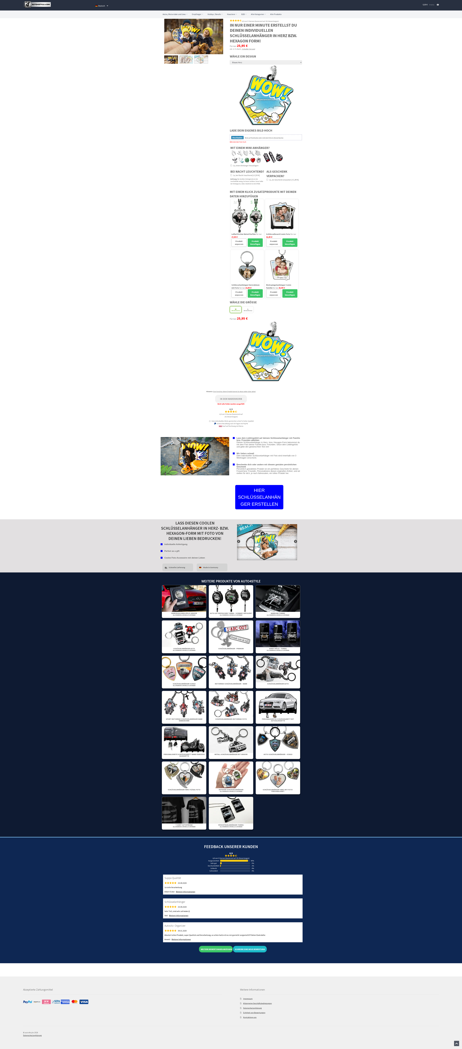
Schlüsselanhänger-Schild (184, 684)
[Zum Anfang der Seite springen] (456, 1043)
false (239, 541)
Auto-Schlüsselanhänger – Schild (278, 754)
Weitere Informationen (185, 891)
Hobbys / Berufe (214, 14)
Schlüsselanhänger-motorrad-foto (231, 719)
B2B (243, 14)
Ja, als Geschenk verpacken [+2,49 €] (284, 180)
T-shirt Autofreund (184, 826)
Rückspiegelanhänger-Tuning (231, 826)
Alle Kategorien (257, 14)
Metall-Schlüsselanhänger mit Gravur (231, 754)
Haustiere (231, 14)
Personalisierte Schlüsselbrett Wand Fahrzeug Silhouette (184, 755)
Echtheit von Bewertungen (254, 1012)
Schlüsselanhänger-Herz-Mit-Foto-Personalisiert (278, 790)
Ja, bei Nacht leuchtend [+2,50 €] (246, 175)
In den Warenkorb (231, 398)
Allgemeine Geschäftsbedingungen (257, 1003)
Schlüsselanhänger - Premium (231, 648)
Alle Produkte (276, 14)
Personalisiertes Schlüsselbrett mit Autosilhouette (278, 720)
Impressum (248, 998)
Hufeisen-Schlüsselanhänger (231, 790)
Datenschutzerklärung (252, 1008)
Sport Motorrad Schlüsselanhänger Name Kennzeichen (184, 720)
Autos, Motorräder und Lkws (174, 14)
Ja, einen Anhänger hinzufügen (245, 165)
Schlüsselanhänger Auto (184, 649)
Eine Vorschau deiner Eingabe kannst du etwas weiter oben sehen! (234, 392)
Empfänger (196, 14)
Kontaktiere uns (250, 1017)
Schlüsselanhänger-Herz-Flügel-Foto (184, 790)
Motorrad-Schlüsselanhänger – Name (231, 684)
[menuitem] (101, 5)
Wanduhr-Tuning (278, 614)
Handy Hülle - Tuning (278, 649)
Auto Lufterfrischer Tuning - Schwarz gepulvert (231, 614)
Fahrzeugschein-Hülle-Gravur (184, 614)
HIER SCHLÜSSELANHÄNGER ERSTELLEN (259, 497)
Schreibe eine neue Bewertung (250, 949)
